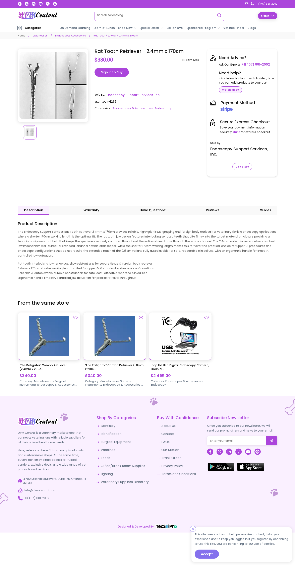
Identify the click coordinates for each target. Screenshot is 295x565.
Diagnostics (40, 35)
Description (33, 210)
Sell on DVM (175, 28)
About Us (165, 425)
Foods (107, 455)
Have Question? (153, 210)
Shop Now (125, 28)
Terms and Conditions (174, 470)
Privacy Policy (168, 462)
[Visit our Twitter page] (48, 4)
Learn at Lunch (104, 28)
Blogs (252, 28)
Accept (207, 554)
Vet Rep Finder (233, 28)
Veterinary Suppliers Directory (123, 477)
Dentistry (109, 425)
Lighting (108, 470)
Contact (165, 433)
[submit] (271, 440)
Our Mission (167, 448)
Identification (112, 433)
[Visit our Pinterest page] (55, 4)
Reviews (212, 210)
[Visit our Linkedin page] (26, 4)
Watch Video (230, 89)
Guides (265, 210)
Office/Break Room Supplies (122, 462)
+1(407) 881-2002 (254, 64)
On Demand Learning (75, 28)
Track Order (167, 455)
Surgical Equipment (116, 440)
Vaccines (109, 448)
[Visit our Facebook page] (20, 4)
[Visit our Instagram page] (34, 4)
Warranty (91, 210)
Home (21, 35)
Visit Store (242, 166)
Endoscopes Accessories (70, 35)
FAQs (162, 440)
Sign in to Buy (112, 72)
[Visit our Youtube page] (41, 4)
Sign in (265, 15)
